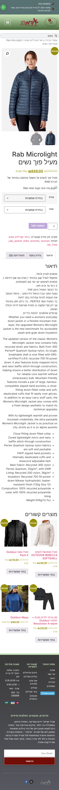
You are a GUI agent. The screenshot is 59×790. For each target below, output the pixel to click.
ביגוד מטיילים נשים (34, 40)
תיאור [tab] (49, 255)
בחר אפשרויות (46, 574)
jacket (18, 240)
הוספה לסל (38, 225)
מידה (51, 197)
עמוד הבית (51, 40)
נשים (26, 240)
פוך (49, 244)
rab (11, 240)
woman (45, 240)
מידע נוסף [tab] (35, 255)
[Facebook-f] (26, 782)
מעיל (54, 244)
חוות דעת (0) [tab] (16, 255)
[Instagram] (31, 782)
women (34, 240)
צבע (51, 209)
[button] (7, 22)
